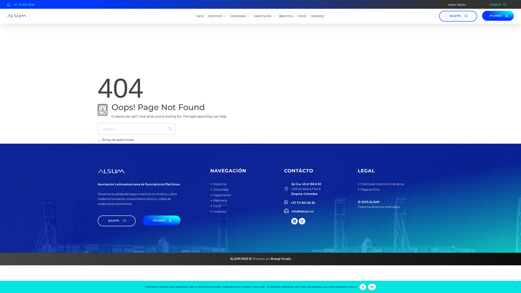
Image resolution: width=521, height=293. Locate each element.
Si (363, 286)
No (372, 286)
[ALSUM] (17, 15)
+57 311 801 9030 (24, 5)
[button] (117, 220)
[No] (516, 287)
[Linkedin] (294, 221)
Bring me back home (117, 139)
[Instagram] (302, 221)
